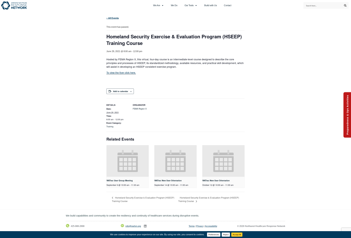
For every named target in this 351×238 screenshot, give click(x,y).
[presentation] (128, 161)
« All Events (112, 18)
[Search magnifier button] (345, 5)
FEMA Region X (140, 108)
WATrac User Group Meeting (120, 180)
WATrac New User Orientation (168, 180)
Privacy (199, 226)
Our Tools (189, 5)
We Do (174, 5)
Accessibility (211, 226)
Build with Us (210, 5)
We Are (156, 5)
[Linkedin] (145, 226)
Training (109, 126)
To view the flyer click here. (121, 72)
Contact (227, 5)
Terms (192, 226)
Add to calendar (120, 91)
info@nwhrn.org (133, 226)
